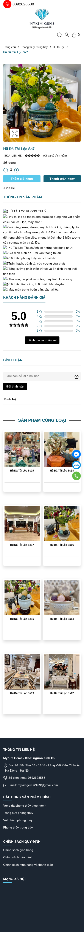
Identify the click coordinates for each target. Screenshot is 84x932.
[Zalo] (76, 465)
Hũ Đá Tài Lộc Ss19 (22, 470)
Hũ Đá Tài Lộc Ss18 (62, 470)
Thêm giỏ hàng (22, 178)
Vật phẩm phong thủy (18, 820)
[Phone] (76, 475)
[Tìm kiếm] (59, 35)
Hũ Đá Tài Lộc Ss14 (62, 618)
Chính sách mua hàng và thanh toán (28, 864)
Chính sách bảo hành (18, 857)
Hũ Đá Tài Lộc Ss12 (62, 693)
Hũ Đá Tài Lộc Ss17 (22, 544)
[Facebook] (76, 454)
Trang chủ (9, 47)
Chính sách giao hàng (18, 850)
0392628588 (23, 4)
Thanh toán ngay (62, 178)
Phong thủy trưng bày (34, 47)
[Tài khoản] (66, 35)
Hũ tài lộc (59, 47)
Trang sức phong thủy (18, 812)
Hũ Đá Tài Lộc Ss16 (62, 544)
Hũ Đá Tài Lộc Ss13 (22, 693)
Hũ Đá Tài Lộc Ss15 (22, 618)
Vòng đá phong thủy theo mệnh (24, 805)
